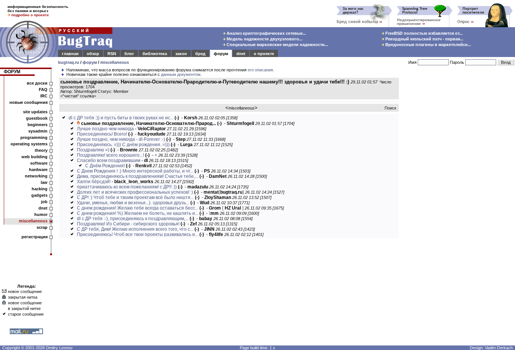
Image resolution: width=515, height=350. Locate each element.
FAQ (43, 89)
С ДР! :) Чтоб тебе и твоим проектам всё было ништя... (135, 197)
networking (36, 176)
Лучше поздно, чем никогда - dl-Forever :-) (121, 139)
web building (34, 156)
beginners (38, 124)
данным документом (181, 74)
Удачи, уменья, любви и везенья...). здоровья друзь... (133, 202)
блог (129, 53)
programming (34, 137)
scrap (42, 227)
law (44, 182)
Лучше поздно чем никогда (105, 128)
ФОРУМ (12, 71)
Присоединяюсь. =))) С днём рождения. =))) (123, 144)
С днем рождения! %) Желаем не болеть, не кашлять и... (137, 213)
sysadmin (38, 131)
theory (41, 150)
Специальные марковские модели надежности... (276, 44)
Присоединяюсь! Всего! (102, 134)
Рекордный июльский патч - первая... (423, 39)
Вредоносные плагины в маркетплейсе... (427, 44)
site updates (35, 111)
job (44, 201)
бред (200, 53)
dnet (240, 53)
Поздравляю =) (93, 150)
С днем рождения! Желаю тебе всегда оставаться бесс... (137, 208)
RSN (111, 53)
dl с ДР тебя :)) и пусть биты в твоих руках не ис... (121, 117)
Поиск (390, 108)
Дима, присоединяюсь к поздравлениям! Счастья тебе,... (137, 176)
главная (70, 53)
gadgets (39, 195)
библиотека (155, 53)
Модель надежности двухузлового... (263, 39)
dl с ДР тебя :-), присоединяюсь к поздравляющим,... (133, 218)
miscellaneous (114, 62)
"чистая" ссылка (78, 96)
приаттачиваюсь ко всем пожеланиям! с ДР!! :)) (127, 187)
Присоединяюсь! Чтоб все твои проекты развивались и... (137, 234)
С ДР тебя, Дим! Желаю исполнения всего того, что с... (135, 229)
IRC (44, 96)
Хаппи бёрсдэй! (93, 181)
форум (221, 53)
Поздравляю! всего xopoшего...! (110, 155)
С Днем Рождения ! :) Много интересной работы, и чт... (135, 171)
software (39, 163)
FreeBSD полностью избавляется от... (423, 33)
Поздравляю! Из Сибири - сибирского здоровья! (128, 224)
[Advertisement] (458, 192)
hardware (38, 169)
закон (181, 53)
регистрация (34, 236)
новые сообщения (28, 102)
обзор (93, 53)
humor (41, 214)
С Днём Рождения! (105, 165)
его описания (260, 70)
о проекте (264, 53)
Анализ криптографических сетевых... (265, 33)
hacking (40, 189)
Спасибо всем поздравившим (108, 160)
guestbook (37, 118)
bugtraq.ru (68, 62)
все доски (37, 83)
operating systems (29, 144)
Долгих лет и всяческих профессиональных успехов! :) (135, 192)
